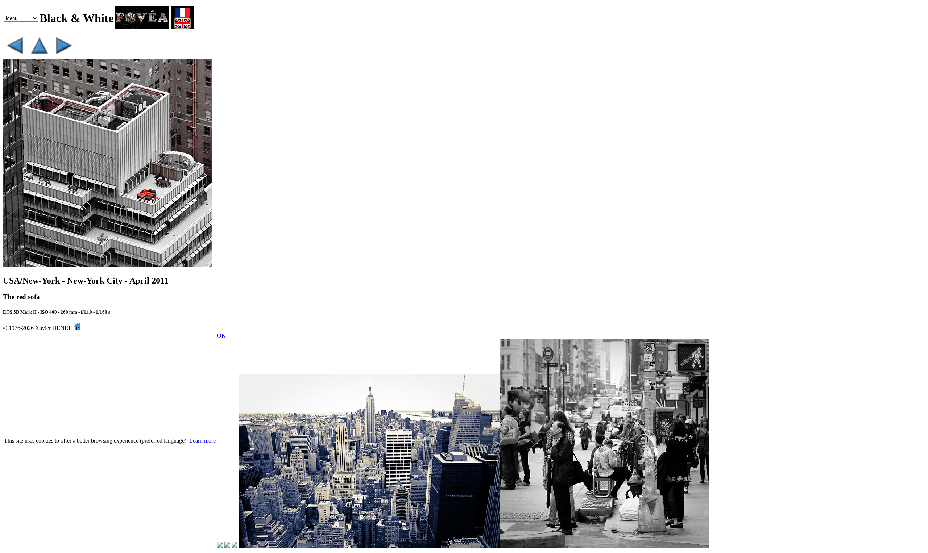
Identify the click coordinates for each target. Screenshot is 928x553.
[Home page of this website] (77, 328)
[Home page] (142, 27)
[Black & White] (39, 55)
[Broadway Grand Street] (14, 55)
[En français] (182, 27)
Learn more (202, 440)
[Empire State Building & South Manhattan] (63, 55)
